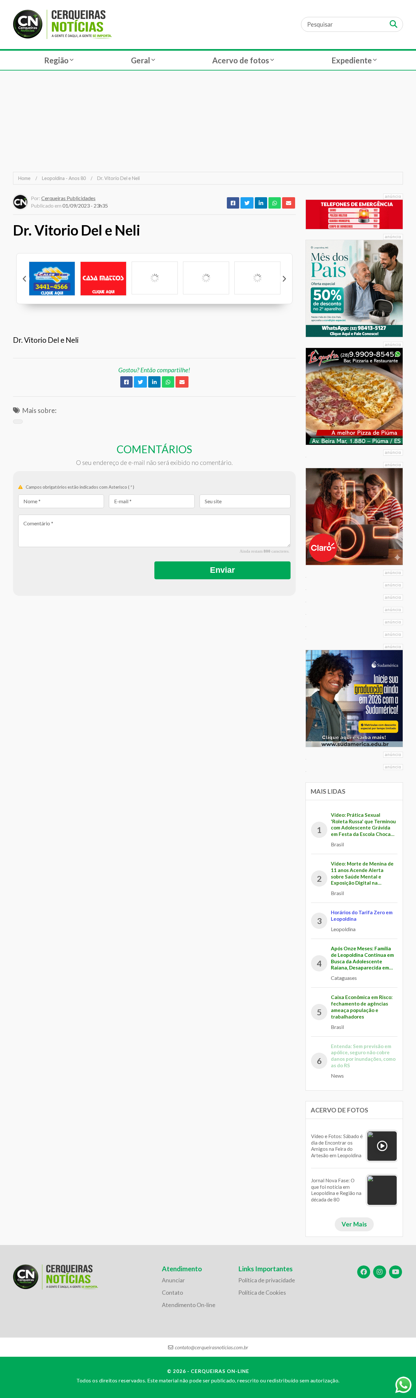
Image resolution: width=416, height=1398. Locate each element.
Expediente (352, 60)
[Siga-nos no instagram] (379, 1271)
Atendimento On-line (188, 1305)
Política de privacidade (266, 1280)
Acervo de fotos (240, 60)
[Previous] (25, 279)
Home (24, 178)
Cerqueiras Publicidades (68, 198)
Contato (172, 1292)
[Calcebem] (52, 278)
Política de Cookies (262, 1292)
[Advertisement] (208, 121)
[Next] (284, 279)
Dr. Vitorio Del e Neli (118, 178)
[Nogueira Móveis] (257, 278)
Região (56, 60)
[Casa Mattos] (103, 278)
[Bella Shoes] (206, 278)
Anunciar (173, 1280)
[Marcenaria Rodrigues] (154, 278)
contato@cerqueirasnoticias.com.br (211, 1347)
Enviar (222, 569)
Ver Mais (354, 1224)
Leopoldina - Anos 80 (64, 178)
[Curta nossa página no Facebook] (363, 1271)
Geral (140, 60)
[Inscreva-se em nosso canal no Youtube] (395, 1271)
